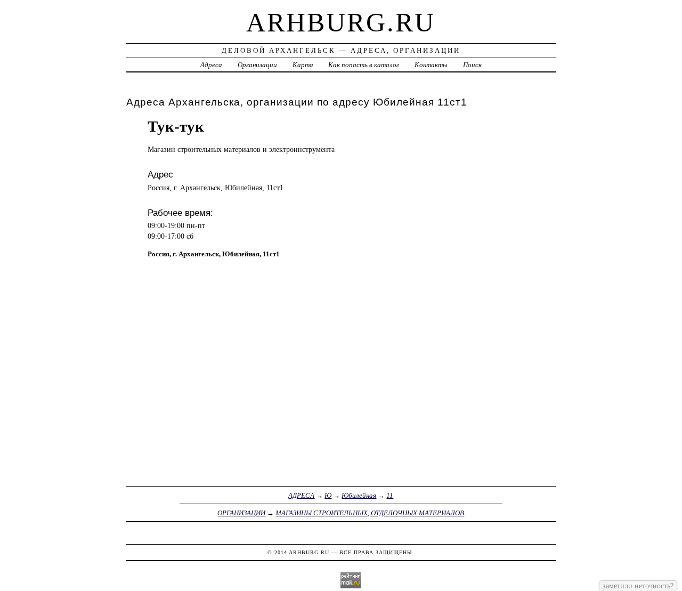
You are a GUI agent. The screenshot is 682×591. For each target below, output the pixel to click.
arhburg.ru (340, 22)
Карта (303, 65)
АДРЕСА (301, 495)
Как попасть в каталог (363, 65)
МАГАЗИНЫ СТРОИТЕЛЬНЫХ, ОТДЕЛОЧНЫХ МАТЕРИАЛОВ (369, 513)
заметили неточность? (638, 585)
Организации (257, 65)
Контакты (431, 65)
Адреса (211, 65)
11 (389, 495)
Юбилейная (359, 495)
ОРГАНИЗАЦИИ (241, 513)
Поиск (472, 65)
